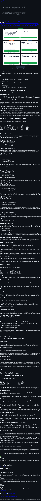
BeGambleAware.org (27, 68)
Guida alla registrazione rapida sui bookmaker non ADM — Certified (21, 24)
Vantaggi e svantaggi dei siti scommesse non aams (6, 23)
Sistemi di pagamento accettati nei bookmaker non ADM (13, 25)
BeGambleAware (9, 493)
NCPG (14, 493)
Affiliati (7, 496)
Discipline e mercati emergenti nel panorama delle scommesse (29, 25)
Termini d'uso (4, 496)
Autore (1, 1)
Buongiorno (3, 0)
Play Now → (20, 37)
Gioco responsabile (14, 496)
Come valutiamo (10, 496)
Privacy (1, 496)
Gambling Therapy (4, 493)
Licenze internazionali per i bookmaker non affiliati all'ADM (21, 23)
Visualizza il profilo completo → (4, 466)
